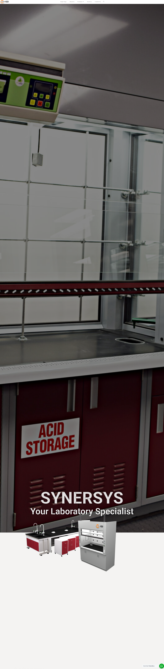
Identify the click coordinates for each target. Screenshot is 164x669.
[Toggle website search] (103, 1)
